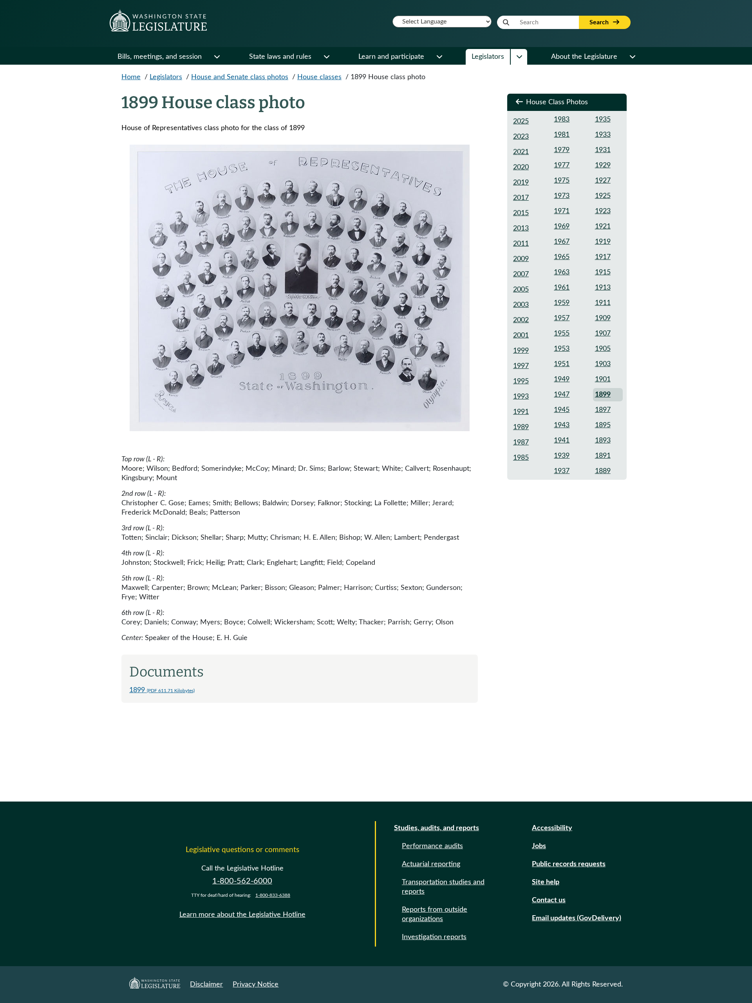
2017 (521, 197)
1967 (561, 241)
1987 (521, 442)
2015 (521, 213)
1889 (603, 471)
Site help (545, 882)
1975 (561, 180)
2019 (521, 182)
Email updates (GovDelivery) (576, 918)
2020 (521, 167)
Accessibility (552, 828)
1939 (561, 455)
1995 (521, 381)
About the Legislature (584, 56)
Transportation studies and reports (443, 887)
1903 (603, 364)
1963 (561, 272)
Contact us (549, 900)
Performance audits (432, 846)
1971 (561, 211)
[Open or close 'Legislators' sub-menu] (519, 57)
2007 (521, 274)
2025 (521, 121)
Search (599, 22)
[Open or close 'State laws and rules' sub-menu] (326, 57)
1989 (521, 427)
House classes (319, 77)
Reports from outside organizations (434, 914)
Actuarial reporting (431, 864)
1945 (561, 410)
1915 (603, 272)
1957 (561, 318)
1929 (603, 165)
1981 (561, 134)
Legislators (488, 56)
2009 (521, 259)
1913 (603, 287)
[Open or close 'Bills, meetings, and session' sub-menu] (216, 57)
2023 (521, 136)
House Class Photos (556, 102)
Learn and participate (391, 56)
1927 (603, 180)
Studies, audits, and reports (436, 828)
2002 (521, 320)
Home (131, 77)
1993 (521, 396)
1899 (162, 690)
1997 (521, 366)
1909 (603, 318)
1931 (603, 150)
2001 (521, 335)
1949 (561, 379)
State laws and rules (280, 56)
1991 (521, 411)
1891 (603, 455)
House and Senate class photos (239, 77)
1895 (603, 425)
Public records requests (569, 864)
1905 (603, 348)
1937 (561, 471)
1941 (561, 440)
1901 (603, 379)
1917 (603, 257)
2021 (521, 152)
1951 (561, 364)
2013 (521, 228)
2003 (521, 304)
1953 (561, 348)
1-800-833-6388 (272, 895)
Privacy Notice (255, 984)
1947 (561, 394)
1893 (603, 440)
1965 (561, 257)
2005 (521, 289)
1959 (561, 303)
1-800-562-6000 (242, 881)
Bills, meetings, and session (160, 56)
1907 (603, 333)
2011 (521, 243)
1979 (561, 150)
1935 (603, 119)
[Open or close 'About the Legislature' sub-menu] (632, 57)
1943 (561, 425)
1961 (561, 287)
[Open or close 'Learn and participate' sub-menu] (439, 57)
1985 (521, 457)
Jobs (539, 846)
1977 (561, 165)
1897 (603, 410)
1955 (561, 333)
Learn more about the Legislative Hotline (242, 914)
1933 (603, 134)
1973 (561, 196)
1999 (521, 350)
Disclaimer (206, 984)
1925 (603, 196)
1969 (561, 226)
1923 (603, 211)
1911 (603, 303)
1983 (561, 119)
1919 (603, 241)
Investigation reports (434, 937)
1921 (603, 226)
